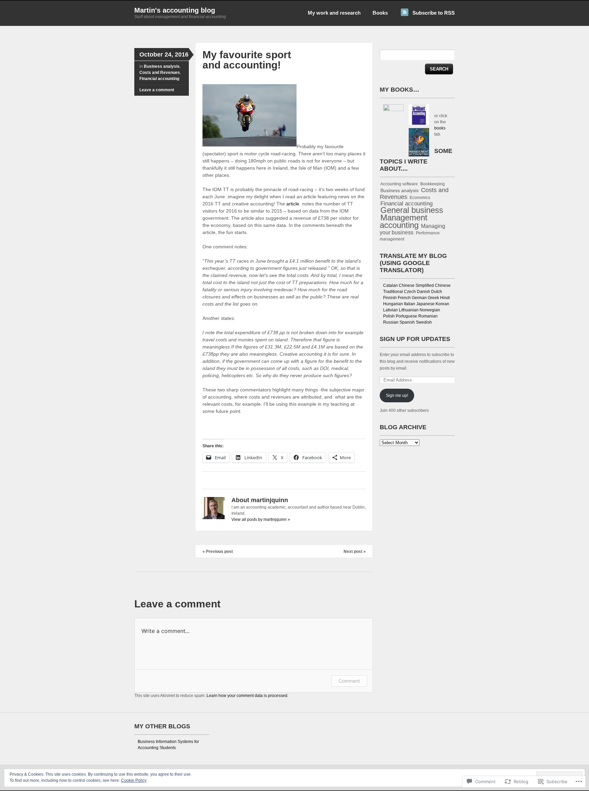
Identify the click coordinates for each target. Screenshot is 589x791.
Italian (409, 303)
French (404, 297)
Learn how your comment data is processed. (247, 695)
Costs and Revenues (159, 72)
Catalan (390, 285)
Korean (442, 303)
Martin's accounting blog (174, 10)
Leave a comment (156, 90)
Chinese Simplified (416, 285)
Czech (410, 291)
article (293, 203)
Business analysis (162, 66)
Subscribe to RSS (433, 13)
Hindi (445, 297)
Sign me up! (397, 395)
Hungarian (393, 303)
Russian (390, 322)
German (419, 297)
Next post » (355, 551)
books (439, 128)
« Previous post (217, 551)
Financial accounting (159, 78)
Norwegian (430, 310)
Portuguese (406, 316)
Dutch (436, 291)
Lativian (390, 310)
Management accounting (403, 221)
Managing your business (412, 229)
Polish (389, 316)
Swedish (424, 322)
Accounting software (399, 184)
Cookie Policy (134, 780)
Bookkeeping (432, 184)
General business (411, 210)
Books (380, 13)
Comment (349, 681)
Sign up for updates (415, 339)
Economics (420, 197)
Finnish (390, 297)
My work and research (334, 13)
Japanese (425, 303)
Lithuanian (409, 310)
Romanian (428, 316)
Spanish (407, 322)
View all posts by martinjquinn (260, 519)
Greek (433, 297)
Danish (423, 291)
